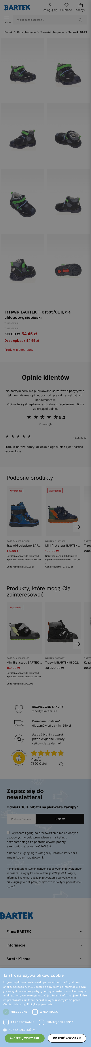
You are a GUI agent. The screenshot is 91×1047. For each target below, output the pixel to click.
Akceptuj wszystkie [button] (25, 1038)
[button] (45, 1030)
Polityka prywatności (40, 1004)
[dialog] (45, 523)
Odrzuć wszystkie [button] (67, 1038)
